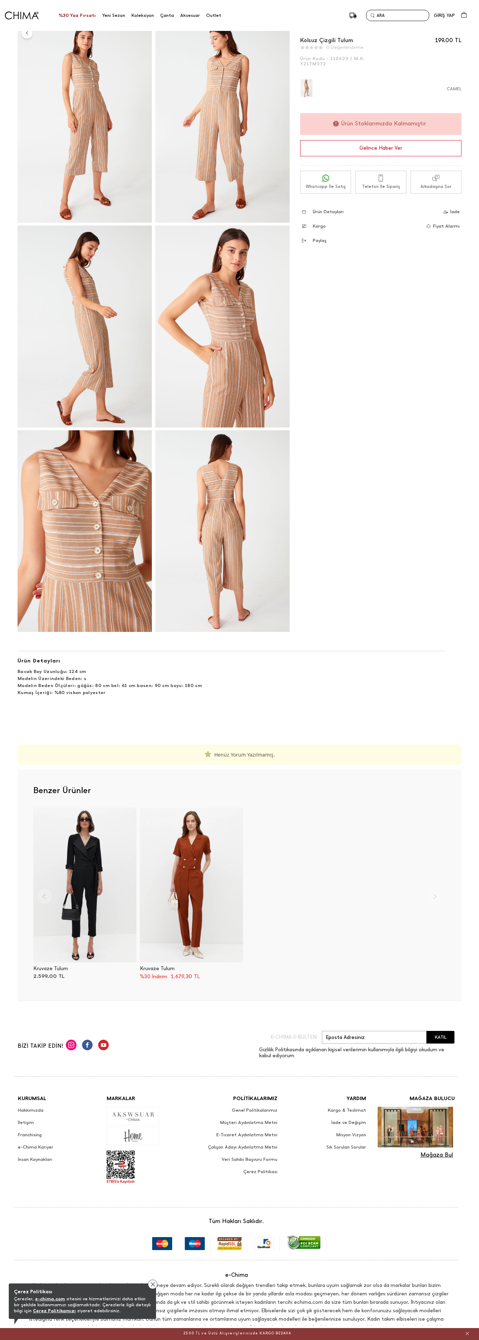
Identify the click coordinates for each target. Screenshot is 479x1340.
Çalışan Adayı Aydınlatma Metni (242, 1147)
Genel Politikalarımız (254, 1110)
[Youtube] (103, 1046)
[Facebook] (87, 1046)
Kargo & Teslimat (347, 1110)
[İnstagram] (71, 1046)
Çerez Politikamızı (54, 1310)
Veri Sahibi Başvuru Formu (249, 1159)
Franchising (30, 1134)
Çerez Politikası (260, 1171)
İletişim (26, 1122)
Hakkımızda (30, 1110)
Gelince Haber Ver (380, 148)
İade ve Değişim (348, 1122)
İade (455, 211)
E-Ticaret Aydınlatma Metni (246, 1134)
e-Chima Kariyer (35, 1147)
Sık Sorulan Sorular (346, 1147)
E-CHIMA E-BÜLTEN (294, 1037)
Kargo (319, 226)
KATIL (440, 1037)
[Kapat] (467, 1333)
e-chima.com (50, 1298)
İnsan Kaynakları (35, 1159)
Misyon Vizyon (351, 1134)
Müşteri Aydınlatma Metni (248, 1122)
